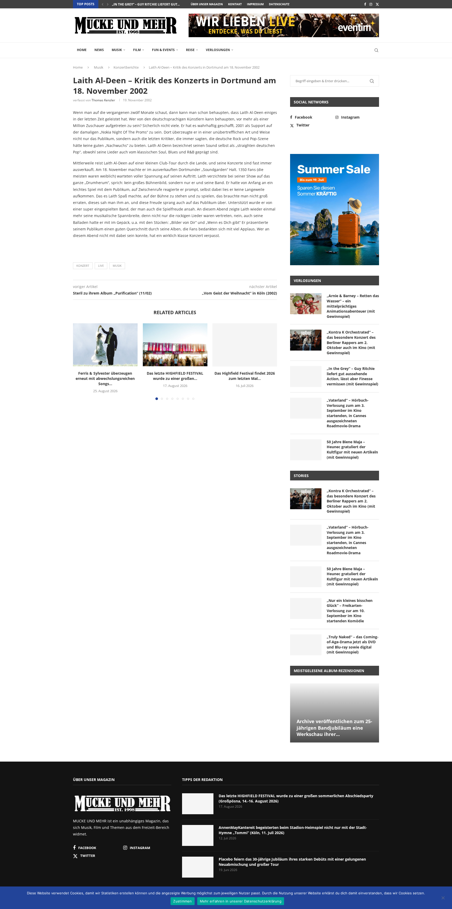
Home (82, 50)
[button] (102, 4)
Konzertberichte (126, 67)
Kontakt (235, 4)
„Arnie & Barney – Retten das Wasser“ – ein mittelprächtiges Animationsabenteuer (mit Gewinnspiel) (353, 306)
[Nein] (443, 898)
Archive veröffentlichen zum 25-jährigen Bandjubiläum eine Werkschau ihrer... (334, 727)
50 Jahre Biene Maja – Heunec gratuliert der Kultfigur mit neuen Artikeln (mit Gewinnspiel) (352, 449)
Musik (117, 50)
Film (137, 50)
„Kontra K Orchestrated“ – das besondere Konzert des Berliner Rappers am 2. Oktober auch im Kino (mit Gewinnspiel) (351, 342)
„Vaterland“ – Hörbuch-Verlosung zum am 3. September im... (164, 4)
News (99, 50)
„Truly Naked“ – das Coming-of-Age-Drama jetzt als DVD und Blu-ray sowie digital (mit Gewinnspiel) (352, 644)
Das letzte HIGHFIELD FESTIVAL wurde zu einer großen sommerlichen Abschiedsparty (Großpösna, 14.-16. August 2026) (296, 798)
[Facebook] (365, 4)
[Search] (376, 50)
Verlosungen (218, 50)
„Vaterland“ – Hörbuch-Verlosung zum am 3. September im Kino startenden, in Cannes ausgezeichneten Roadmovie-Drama (348, 413)
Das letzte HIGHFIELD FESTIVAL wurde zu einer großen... (175, 376)
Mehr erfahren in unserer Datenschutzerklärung (240, 901)
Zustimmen (182, 901)
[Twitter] (377, 4)
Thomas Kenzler (103, 100)
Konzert (82, 266)
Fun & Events (163, 50)
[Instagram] (370, 4)
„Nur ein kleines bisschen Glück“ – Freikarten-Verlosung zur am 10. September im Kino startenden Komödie (349, 610)
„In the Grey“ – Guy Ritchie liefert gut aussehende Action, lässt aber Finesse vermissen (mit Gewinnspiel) (352, 376)
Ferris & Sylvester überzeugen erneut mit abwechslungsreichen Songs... (105, 378)
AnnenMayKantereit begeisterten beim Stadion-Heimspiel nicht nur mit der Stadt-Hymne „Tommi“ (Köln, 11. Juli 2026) (293, 830)
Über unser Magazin (207, 4)
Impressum (255, 4)
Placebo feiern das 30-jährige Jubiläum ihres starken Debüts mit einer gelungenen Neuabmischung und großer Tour (292, 862)
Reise (190, 50)
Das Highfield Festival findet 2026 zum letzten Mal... (244, 376)
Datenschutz (279, 4)
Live (101, 266)
